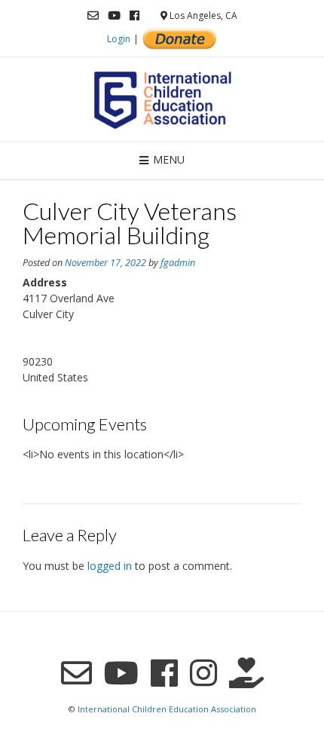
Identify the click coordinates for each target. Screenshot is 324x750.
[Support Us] (246, 672)
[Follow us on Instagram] (203, 672)
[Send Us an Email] (93, 15)
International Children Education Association (167, 709)
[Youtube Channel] (121, 672)
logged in (109, 566)
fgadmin (177, 262)
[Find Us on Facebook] (134, 15)
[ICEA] (162, 99)
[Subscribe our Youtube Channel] (114, 15)
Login (118, 38)
